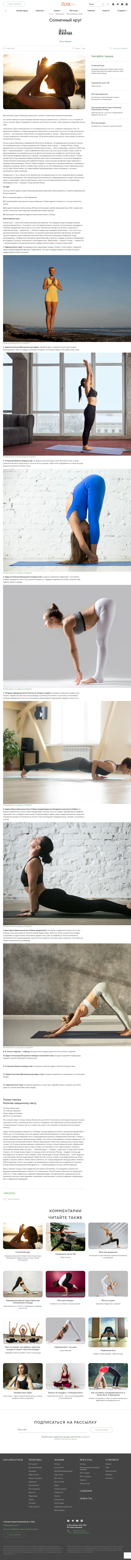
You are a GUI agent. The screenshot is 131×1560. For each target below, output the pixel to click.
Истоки (57, 1464)
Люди (56, 1485)
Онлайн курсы (22, 11)
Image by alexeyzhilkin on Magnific (16, 343)
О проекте (121, 11)
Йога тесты (58, 1478)
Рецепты (83, 1480)
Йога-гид (73, 11)
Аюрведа (32, 1471)
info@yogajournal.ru (11, 1525)
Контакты (109, 1478)
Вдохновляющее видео (63, 1471)
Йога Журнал (65, 41)
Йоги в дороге (34, 1489)
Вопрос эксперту (35, 1478)
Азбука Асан (85, 1483)
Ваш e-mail (22, 1430)
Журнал (108, 1464)
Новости (106, 11)
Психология (59, 1500)
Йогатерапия (34, 1485)
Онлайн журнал (60, 1489)
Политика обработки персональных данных (20, 1529)
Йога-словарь (85, 1476)
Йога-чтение (59, 1482)
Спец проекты (34, 1507)
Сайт (107, 1467)
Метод (31, 1500)
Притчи (57, 1496)
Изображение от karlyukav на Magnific (18, 1047)
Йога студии (85, 1473)
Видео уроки (34, 1475)
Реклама (108, 1475)
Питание (32, 1503)
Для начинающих (35, 1467)
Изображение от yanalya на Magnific (17, 573)
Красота (32, 1492)
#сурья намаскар (9, 1193)
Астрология (59, 1467)
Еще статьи (58, 1475)
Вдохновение (59, 1510)
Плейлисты (58, 1492)
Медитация (33, 1496)
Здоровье (32, 1482)
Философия (59, 1503)
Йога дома (33, 1464)
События (91, 11)
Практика (40, 11)
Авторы (83, 1464)
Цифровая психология (63, 1507)
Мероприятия (110, 1471)
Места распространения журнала (89, 1468)
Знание (57, 11)
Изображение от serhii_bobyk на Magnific (19, 457)
